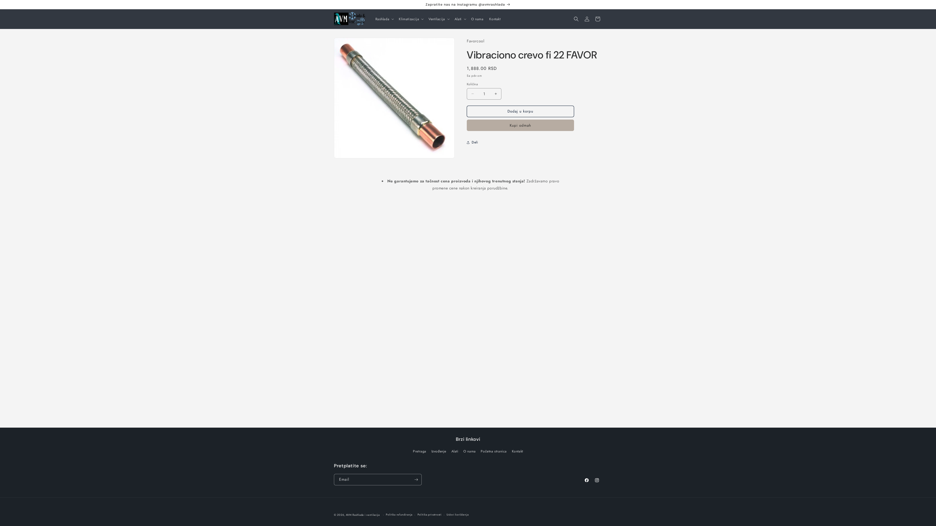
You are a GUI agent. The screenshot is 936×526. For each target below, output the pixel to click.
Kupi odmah (520, 125)
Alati (454, 451)
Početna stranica (494, 451)
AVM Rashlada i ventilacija (363, 515)
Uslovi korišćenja (457, 515)
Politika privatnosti (430, 515)
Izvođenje (438, 451)
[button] (384, 19)
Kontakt (517, 451)
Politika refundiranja (399, 515)
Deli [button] (475, 142)
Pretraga (419, 451)
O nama (469, 451)
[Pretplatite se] (416, 479)
